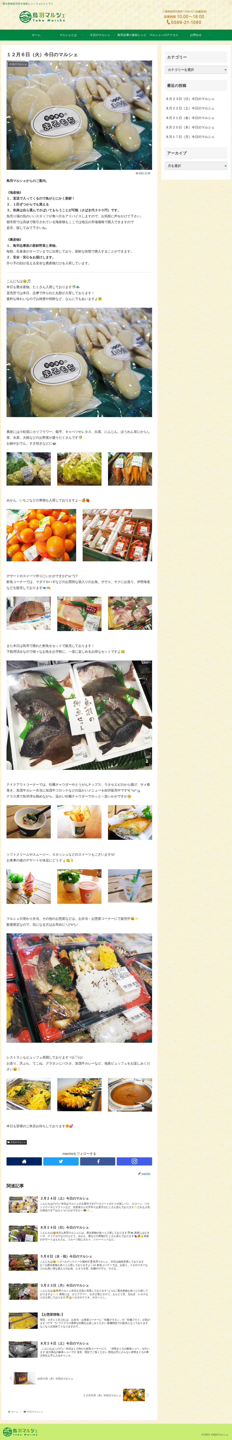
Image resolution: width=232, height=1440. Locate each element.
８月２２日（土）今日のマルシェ (190, 108)
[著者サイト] (24, 1161)
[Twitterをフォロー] (61, 1161)
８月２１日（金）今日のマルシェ (190, 118)
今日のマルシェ (18, 1142)
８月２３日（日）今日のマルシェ (190, 99)
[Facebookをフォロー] (97, 1161)
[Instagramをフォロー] (134, 1161)
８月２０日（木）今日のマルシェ (190, 127)
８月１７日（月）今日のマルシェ (190, 137)
